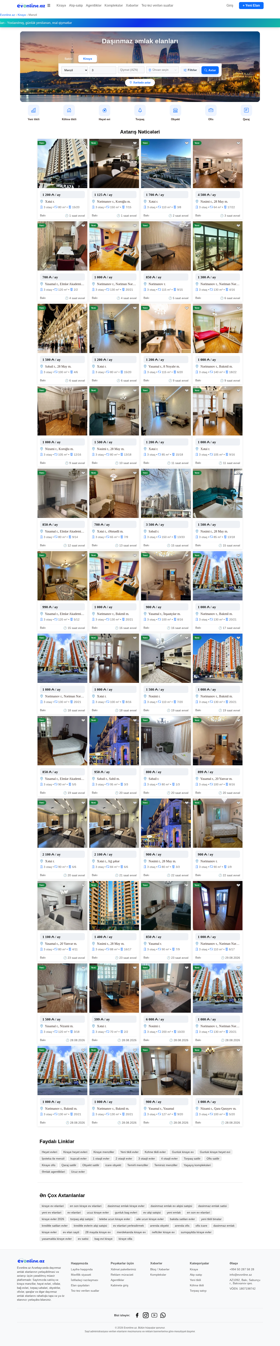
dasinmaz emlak (223, 1225)
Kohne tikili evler (155, 1152)
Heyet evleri (49, 1152)
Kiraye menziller (103, 1152)
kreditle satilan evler (55, 1225)
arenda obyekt (159, 1225)
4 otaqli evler (169, 1158)
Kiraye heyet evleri (75, 1152)
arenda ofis (182, 1225)
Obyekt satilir (90, 1165)
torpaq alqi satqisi (81, 1219)
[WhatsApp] (163, 1315)
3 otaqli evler (146, 1158)
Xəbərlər (132, 5)
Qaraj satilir (68, 1165)
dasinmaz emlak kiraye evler (126, 1206)
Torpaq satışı (198, 1290)
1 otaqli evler (101, 1158)
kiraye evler (49, 1232)
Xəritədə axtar (142, 82)
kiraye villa (125, 1238)
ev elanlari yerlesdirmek (128, 1225)
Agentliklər (93, 5)
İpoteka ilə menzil (53, 1158)
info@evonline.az (241, 1274)
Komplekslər (114, 5)
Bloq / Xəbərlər (160, 1269)
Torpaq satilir (192, 1158)
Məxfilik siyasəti (81, 1274)
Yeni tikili (195, 1280)
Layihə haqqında (82, 1269)
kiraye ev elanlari (53, 1206)
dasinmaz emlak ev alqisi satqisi (171, 1206)
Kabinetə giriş (119, 1285)
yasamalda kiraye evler (57, 1238)
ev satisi (83, 1238)
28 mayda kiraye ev (98, 1232)
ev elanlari (74, 1212)
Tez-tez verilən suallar (157, 5)
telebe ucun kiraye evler (114, 1219)
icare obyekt (113, 1165)
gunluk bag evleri (126, 1212)
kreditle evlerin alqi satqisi (90, 1225)
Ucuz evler (78, 1171)
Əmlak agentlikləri (53, 1171)
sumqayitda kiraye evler (196, 1232)
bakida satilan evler (182, 1219)
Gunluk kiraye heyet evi (215, 1152)
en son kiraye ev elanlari (85, 1206)
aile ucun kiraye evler (150, 1219)
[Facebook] (137, 1315)
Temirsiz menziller (166, 1165)
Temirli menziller (137, 1165)
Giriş (230, 5)
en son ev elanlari (198, 1212)
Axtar (212, 70)
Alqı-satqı (76, 5)
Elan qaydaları (80, 1285)
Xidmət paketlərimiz (123, 1269)
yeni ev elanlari (51, 1212)
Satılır (69, 58)
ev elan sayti (71, 1232)
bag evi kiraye (103, 1238)
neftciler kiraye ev (163, 1232)
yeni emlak (174, 1212)
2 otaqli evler (124, 1158)
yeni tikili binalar (211, 1219)
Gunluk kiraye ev (183, 1152)
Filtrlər (192, 70)
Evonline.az (8, 14)
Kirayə (61, 5)
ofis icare (201, 1225)
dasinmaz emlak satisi (212, 1206)
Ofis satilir (213, 1158)
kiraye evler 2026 (53, 1219)
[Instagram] (146, 1315)
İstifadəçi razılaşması (84, 1280)
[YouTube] (154, 1315)
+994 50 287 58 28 (242, 1269)
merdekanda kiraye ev (131, 1232)
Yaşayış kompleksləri (197, 1165)
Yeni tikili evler (129, 1152)
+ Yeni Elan (251, 5)
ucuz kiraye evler (98, 1212)
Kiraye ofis (48, 1165)
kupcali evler (79, 1158)
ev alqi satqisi (152, 1212)
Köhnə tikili (197, 1285)
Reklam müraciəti (122, 1274)
